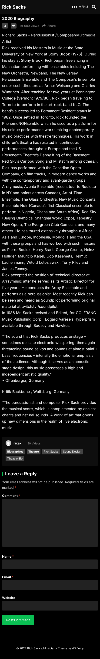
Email (7, 577)
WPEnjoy (78, 648)
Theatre (33, 451)
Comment (11, 496)
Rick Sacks (14, 7)
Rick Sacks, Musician (41, 648)
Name (8, 556)
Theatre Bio (15, 458)
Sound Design (72, 451)
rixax (17, 443)
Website (8, 598)
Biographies (15, 451)
